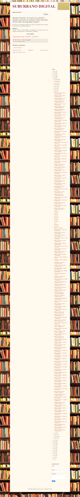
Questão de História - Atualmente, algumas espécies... (60, 244)
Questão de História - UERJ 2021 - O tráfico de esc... (60, 323)
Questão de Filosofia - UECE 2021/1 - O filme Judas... (60, 329)
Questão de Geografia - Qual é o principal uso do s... (59, 430)
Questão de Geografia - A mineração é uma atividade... (60, 386)
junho (55, 89)
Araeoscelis (56, 212)
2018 (54, 445)
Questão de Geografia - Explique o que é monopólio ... (60, 381)
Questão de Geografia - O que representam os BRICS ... (59, 107)
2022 (54, 78)
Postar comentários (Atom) (20, 52)
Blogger (50, 489)
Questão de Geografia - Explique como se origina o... (60, 307)
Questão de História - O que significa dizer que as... (60, 145)
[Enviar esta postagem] (23, 39)
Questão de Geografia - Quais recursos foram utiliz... (59, 129)
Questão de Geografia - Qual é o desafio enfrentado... (59, 425)
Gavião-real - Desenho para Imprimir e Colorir (60, 260)
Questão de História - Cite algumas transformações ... (60, 353)
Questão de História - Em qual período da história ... (59, 181)
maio (55, 91)
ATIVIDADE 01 (28, 36)
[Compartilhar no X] (27, 40)
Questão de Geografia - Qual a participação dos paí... (59, 110)
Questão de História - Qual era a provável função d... (59, 233)
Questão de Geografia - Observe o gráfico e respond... (60, 373)
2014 (54, 452)
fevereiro (56, 436)
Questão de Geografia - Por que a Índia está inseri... (60, 104)
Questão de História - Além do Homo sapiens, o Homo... (60, 362)
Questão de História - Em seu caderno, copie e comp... (59, 209)
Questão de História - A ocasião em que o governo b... (60, 419)
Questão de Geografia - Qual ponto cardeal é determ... (60, 340)
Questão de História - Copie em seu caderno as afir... (60, 162)
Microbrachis (56, 226)
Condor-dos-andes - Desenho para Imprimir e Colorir (60, 282)
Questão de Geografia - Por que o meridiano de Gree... (60, 345)
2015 (54, 450)
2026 (54, 71)
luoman (42, 489)
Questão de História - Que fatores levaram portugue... (60, 140)
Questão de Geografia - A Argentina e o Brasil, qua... (60, 400)
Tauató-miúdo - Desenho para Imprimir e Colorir (59, 296)
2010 (54, 459)
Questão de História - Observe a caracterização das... (59, 235)
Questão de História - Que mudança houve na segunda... (60, 151)
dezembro (56, 79)
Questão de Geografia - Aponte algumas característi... (59, 403)
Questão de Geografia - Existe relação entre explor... (60, 389)
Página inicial (30, 50)
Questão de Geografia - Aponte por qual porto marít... (60, 408)
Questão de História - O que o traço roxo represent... (60, 178)
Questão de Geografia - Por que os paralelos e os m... (60, 342)
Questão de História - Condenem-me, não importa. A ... (60, 417)
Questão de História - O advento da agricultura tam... (60, 351)
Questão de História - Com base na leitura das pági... (60, 249)
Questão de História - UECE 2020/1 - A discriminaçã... (60, 318)
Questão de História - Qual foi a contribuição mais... (59, 134)
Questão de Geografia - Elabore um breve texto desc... (60, 123)
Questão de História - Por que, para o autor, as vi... (60, 143)
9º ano (16, 41)
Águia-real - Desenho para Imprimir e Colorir (61, 257)
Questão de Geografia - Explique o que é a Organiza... (60, 384)
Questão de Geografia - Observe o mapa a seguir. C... (60, 115)
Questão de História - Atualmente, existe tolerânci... (60, 255)
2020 (54, 442)
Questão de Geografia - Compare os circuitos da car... (60, 397)
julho (55, 88)
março (55, 434)
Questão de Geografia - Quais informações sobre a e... (59, 315)
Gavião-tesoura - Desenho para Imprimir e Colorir (59, 277)
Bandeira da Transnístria (58, 227)
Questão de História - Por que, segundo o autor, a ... (59, 170)
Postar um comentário (18, 47)
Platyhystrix (56, 224)
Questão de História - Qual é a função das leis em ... (60, 189)
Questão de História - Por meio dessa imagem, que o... (60, 198)
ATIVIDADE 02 (35, 36)
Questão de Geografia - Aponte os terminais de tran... (60, 406)
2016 (54, 448)
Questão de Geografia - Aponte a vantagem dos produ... (60, 395)
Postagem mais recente (17, 50)
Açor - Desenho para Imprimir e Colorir (60, 274)
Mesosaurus (56, 214)
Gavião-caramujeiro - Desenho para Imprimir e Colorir (60, 299)
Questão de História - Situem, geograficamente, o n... (59, 187)
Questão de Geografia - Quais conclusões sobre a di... (59, 101)
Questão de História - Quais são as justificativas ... (60, 137)
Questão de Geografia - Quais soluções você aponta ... (59, 392)
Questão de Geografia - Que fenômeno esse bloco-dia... (59, 312)
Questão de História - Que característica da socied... (59, 195)
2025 (54, 72)
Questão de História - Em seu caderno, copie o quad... (59, 165)
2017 (54, 447)
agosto (55, 86)
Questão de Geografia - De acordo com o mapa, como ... (60, 427)
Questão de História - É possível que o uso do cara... (60, 200)
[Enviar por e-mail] (25, 40)
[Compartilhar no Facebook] (28, 40)
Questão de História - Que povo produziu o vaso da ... (59, 203)
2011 (54, 457)
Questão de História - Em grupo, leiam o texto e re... (60, 241)
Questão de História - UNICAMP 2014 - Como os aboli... (60, 320)
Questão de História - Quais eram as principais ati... (60, 173)
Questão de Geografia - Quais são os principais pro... (60, 422)
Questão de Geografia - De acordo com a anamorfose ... (60, 126)
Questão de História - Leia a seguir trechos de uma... (60, 206)
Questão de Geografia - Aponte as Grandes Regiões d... (60, 411)
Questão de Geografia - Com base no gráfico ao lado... (60, 121)
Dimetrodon (56, 210)
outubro (55, 83)
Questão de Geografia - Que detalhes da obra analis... (60, 367)
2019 (54, 443)
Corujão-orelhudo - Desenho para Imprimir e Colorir (60, 285)
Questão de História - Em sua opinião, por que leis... (59, 192)
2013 (54, 453)
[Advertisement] (60, 30)
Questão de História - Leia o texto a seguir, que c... (60, 156)
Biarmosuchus (56, 217)
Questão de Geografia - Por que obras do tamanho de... (60, 364)
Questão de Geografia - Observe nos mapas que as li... (60, 378)
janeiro (55, 438)
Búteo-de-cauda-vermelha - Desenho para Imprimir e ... (60, 271)
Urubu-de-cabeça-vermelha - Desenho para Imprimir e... (60, 279)
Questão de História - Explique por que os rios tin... (60, 159)
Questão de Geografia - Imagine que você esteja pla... (60, 375)
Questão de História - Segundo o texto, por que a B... (60, 167)
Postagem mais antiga (44, 50)
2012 (54, 455)
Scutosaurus (56, 219)
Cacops (55, 222)
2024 (54, 74)
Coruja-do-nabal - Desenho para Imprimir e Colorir (59, 290)
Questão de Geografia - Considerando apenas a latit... (60, 414)
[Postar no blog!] (26, 40)
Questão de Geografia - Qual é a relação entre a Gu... (59, 96)
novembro (56, 81)
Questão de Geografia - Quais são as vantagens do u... (60, 310)
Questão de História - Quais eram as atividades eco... (60, 154)
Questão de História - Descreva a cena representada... (60, 238)
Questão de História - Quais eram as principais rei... (60, 132)
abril (55, 433)
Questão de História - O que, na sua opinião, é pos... (60, 230)
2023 (54, 76)
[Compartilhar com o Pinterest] (29, 40)
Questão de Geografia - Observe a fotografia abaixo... (60, 334)
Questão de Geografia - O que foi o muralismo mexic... (60, 370)
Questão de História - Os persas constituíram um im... (59, 184)
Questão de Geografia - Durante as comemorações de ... (60, 348)
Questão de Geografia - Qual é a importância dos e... (59, 304)
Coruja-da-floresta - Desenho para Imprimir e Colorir (60, 288)
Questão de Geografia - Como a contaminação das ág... (59, 118)
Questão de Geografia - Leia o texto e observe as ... (60, 301)
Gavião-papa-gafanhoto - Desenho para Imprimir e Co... (60, 268)
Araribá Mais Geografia (21, 41)
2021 (54, 440)
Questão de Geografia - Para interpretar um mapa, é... (59, 337)
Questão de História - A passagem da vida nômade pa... (60, 356)
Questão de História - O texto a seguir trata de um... (60, 246)
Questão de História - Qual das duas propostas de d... (60, 148)
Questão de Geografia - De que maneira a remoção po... (59, 99)
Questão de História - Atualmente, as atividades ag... (60, 359)
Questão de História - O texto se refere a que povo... (59, 176)
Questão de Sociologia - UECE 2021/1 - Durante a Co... (59, 326)
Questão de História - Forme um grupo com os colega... (60, 252)
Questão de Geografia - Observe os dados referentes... (60, 113)
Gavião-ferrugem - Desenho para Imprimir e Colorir (60, 266)
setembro (56, 84)
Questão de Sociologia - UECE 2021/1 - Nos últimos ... (59, 331)
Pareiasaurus (56, 221)
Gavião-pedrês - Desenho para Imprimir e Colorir (59, 263)
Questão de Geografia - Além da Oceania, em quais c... (59, 93)
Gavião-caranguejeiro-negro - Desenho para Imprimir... (59, 293)
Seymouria (56, 216)
